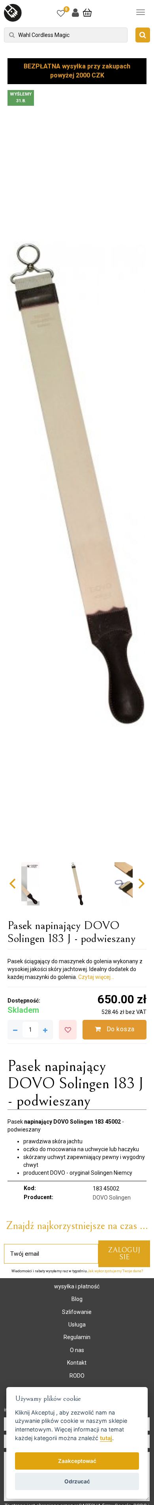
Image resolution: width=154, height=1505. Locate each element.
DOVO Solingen (112, 1197)
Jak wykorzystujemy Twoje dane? (115, 1271)
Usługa (77, 1324)
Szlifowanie (77, 1312)
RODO (77, 1376)
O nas (77, 1350)
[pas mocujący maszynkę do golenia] (77, 484)
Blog (77, 1299)
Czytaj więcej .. (96, 977)
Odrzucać (77, 1481)
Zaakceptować (77, 1461)
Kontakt (76, 1363)
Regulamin (77, 1337)
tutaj (106, 1438)
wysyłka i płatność (77, 1286)
